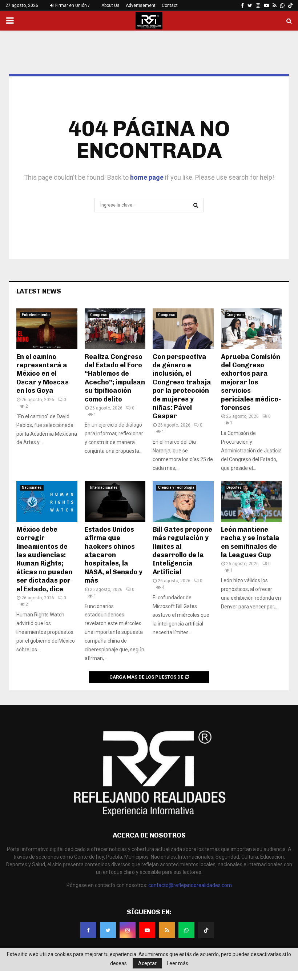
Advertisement (141, 5)
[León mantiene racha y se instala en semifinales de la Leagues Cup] (251, 501)
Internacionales (104, 487)
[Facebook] (88, 930)
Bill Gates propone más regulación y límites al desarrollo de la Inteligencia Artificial (182, 551)
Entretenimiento (35, 315)
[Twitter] (108, 930)
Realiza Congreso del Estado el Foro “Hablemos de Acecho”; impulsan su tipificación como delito (115, 378)
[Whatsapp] (186, 930)
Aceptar (147, 963)
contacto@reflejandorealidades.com (190, 885)
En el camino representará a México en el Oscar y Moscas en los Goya (42, 374)
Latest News (38, 291)
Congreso (98, 315)
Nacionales (32, 487)
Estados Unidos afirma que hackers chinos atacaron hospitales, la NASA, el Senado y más (113, 555)
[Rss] (167, 930)
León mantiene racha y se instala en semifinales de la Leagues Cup (250, 542)
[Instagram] (128, 930)
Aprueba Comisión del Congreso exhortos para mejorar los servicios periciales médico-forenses (251, 382)
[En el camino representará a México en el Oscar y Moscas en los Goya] (46, 328)
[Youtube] (147, 930)
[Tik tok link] (290, 5)
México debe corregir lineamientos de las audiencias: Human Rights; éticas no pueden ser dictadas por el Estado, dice (44, 559)
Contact (170, 5)
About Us (110, 5)
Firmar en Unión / (72, 5)
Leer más (177, 963)
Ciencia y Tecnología (176, 487)
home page (147, 177)
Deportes (234, 487)
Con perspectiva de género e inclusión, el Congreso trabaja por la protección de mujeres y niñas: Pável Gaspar (182, 386)
